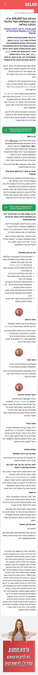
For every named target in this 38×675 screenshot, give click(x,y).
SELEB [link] (31, 4)
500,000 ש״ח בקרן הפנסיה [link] (19, 265)
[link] (36, 11)
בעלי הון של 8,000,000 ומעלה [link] (21, 86)
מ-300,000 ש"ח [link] (20, 430)
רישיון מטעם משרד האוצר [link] (20, 477)
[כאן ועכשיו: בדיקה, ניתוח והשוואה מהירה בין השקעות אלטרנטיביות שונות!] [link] (20, 31)
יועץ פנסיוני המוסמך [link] (21, 401)
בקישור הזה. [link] (9, 326)
